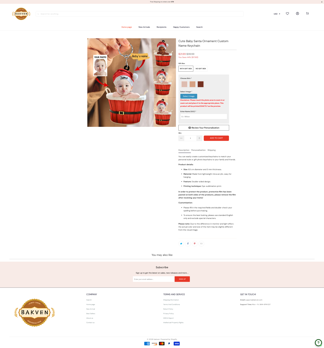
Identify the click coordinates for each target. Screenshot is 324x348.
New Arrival (90, 309)
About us (89, 318)
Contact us (90, 322)
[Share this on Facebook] (188, 243)
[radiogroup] (203, 84)
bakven (157, 339)
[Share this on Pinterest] (194, 243)
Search (89, 300)
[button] (161, 27)
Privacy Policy (168, 313)
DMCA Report (168, 318)
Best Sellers (90, 313)
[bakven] (21, 14)
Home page (90, 304)
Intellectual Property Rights (173, 322)
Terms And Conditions (171, 304)
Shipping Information (171, 300)
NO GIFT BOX (201, 69)
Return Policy (168, 309)
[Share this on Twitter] (181, 243)
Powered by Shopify (169, 339)
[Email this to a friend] (201, 243)
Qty (179, 133)
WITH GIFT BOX (186, 69)
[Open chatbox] (318, 342)
